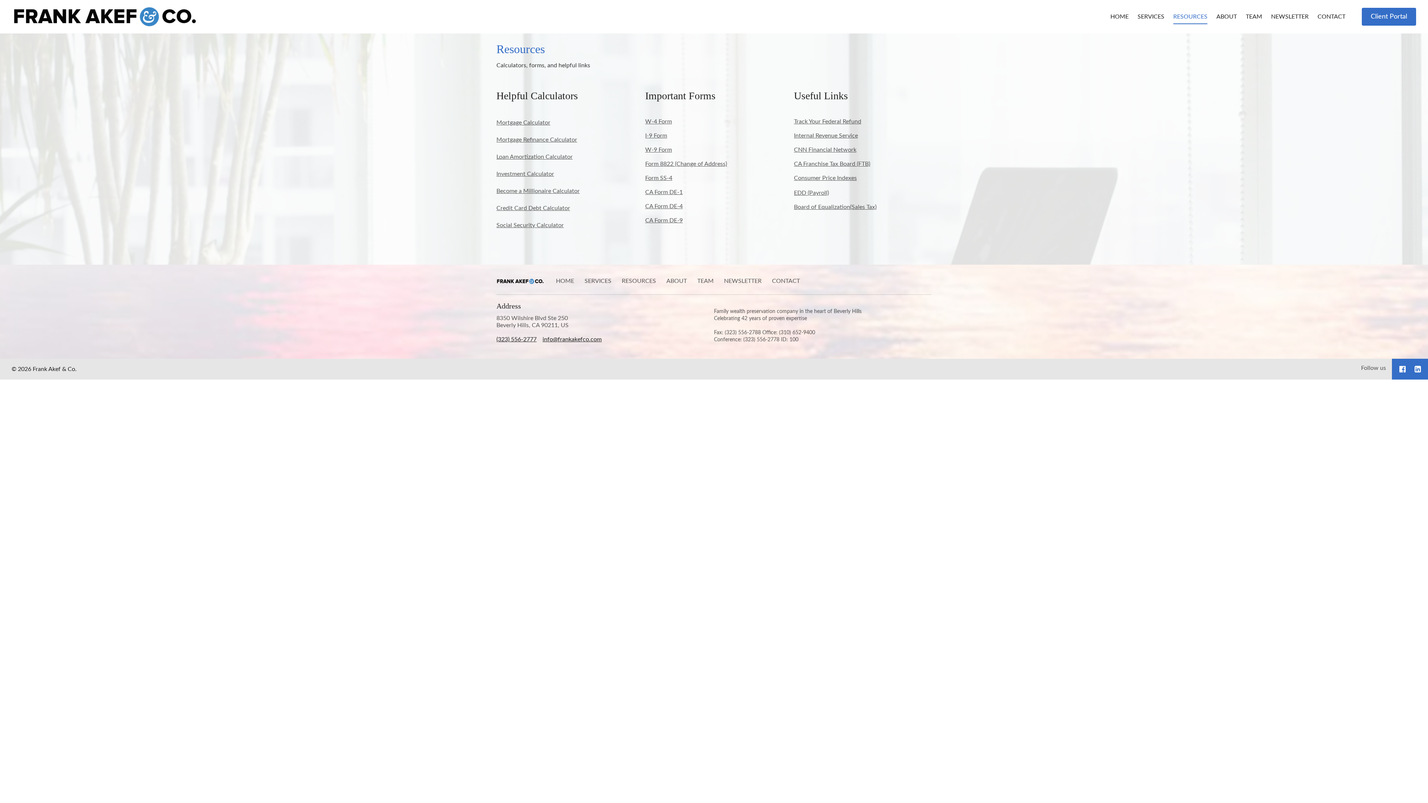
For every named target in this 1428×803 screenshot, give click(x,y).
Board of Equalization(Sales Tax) (835, 207)
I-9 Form (656, 136)
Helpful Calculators (537, 95)
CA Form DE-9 (664, 220)
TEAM (1254, 17)
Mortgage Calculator (523, 123)
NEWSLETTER (1290, 17)
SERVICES (1151, 17)
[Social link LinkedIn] (1418, 369)
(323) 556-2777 (516, 339)
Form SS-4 (658, 178)
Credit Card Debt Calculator (533, 208)
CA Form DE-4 (664, 206)
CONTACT (1331, 17)
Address (508, 306)
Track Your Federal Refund (827, 122)
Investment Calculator (525, 174)
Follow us (1373, 368)
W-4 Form (658, 122)
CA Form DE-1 (664, 192)
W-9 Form (658, 150)
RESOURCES (1190, 17)
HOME (1119, 17)
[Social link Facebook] (1402, 369)
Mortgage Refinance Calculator (536, 140)
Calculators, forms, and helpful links (543, 65)
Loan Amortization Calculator (534, 157)
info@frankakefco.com (572, 339)
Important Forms (680, 95)
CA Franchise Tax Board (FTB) (832, 164)
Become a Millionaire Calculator (538, 191)
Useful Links (821, 95)
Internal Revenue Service (826, 136)
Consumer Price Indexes (825, 178)
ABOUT (1226, 17)
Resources (520, 49)
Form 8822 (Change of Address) (686, 164)
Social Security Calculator (530, 225)
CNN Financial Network (825, 150)
